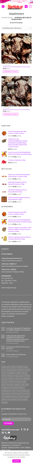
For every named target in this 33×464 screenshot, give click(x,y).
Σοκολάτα (4, 381)
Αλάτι (3, 370)
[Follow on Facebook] (22, 429)
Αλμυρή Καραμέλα (11, 370)
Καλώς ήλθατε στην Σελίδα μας (16, 354)
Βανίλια (25, 373)
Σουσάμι (18, 381)
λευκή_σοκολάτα (21, 390)
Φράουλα (17, 384)
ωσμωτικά (4, 402)
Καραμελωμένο (19, 375)
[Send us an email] (3, 433)
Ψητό (23, 384)
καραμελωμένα (6, 390)
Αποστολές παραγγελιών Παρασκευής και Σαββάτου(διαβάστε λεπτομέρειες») (18, 329)
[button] (3, 6)
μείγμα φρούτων (6, 393)
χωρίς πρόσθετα (11, 399)
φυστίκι (4, 399)
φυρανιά (27, 396)
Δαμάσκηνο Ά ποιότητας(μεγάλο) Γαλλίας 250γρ (16, 66)
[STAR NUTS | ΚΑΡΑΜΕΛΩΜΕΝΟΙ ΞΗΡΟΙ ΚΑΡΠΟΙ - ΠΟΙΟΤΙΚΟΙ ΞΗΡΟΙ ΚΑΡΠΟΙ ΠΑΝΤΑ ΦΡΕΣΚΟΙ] (14, 6)
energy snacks (5, 367)
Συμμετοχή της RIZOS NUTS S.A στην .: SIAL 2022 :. (18, 347)
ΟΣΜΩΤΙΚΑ (26, 379)
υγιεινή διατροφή (6, 396)
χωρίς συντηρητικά (22, 399)
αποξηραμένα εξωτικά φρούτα (10, 387)
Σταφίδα (24, 381)
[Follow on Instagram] (25, 429)
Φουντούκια (10, 384)
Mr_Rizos (19, 367)
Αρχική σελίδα (7, 17)
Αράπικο (19, 373)
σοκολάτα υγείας (16, 393)
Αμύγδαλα (20, 370)
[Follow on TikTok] (28, 429)
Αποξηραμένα (11, 373)
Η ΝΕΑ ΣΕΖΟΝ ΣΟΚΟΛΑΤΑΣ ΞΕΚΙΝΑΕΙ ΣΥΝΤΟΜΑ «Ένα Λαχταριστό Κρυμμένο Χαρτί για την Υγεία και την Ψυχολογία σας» (17, 338)
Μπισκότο (19, 379)
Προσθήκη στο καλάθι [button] (10, 71)
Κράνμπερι (5, 379)
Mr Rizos (13, 367)
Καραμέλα (10, 375)
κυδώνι (13, 390)
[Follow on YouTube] (9, 433)
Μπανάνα (12, 379)
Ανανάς (4, 373)
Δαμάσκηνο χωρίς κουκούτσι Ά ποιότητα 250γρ (16, 109)
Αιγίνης (26, 367)
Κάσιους (4, 375)
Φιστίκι (4, 384)
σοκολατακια (26, 393)
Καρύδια (27, 375)
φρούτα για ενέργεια (17, 396)
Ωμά (27, 384)
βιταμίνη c (22, 387)
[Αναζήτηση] (26, 6)
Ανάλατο (27, 370)
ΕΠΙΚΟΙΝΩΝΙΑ (6, 276)
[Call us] (6, 433)
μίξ (28, 390)
